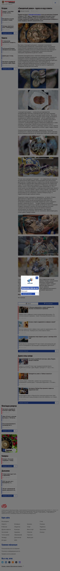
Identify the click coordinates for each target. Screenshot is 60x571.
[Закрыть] (37, 277)
